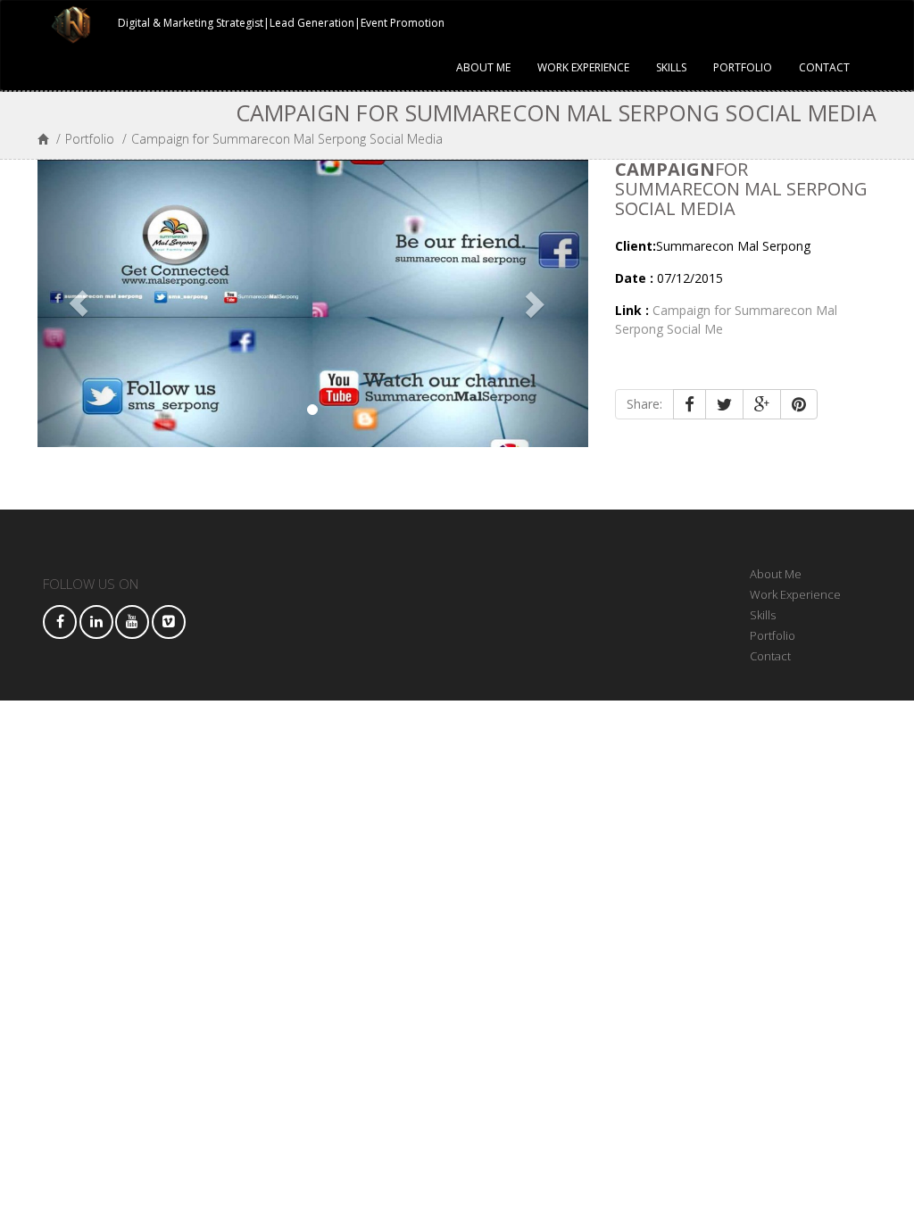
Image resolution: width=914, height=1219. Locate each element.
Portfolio (742, 67)
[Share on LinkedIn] (96, 622)
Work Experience (583, 67)
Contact (824, 67)
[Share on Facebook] (60, 622)
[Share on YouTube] (132, 622)
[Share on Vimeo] (169, 622)
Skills (671, 67)
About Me (483, 67)
